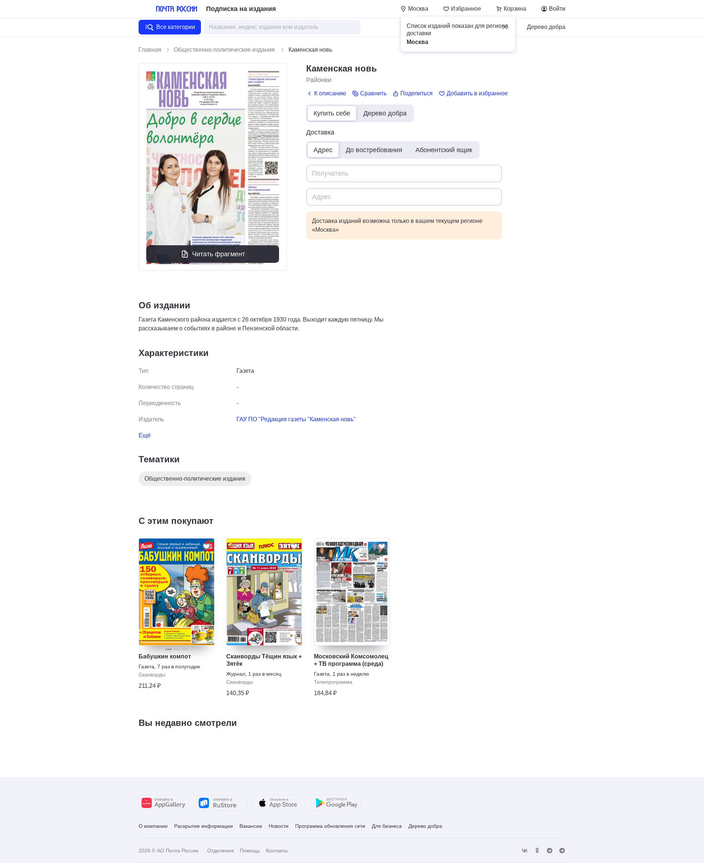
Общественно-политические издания (225, 50)
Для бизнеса (387, 826)
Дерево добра (546, 27)
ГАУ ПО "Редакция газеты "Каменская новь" (296, 419)
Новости (279, 826)
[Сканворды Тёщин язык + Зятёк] (264, 592)
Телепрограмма (333, 682)
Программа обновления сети (330, 826)
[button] (504, 26)
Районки (318, 80)
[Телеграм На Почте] (549, 850)
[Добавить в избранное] (206, 546)
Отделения (220, 850)
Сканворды (152, 674)
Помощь (250, 850)
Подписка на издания (241, 8)
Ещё (145, 435)
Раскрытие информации (203, 826)
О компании (153, 826)
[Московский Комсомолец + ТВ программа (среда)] (352, 592)
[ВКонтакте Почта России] (524, 850)
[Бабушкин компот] (176, 592)
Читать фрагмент (218, 254)
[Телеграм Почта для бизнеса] (562, 850)
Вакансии (250, 826)
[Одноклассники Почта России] (537, 850)
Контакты (277, 850)
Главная (150, 50)
